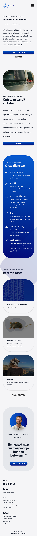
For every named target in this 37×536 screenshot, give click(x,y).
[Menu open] (32, 5)
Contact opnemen (18, 52)
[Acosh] (8, 5)
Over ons (18, 57)
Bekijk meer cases (18, 395)
